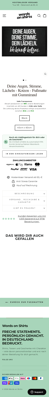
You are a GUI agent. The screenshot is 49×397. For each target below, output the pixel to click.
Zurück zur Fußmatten (26, 302)
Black (24, 118)
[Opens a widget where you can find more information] (36, 392)
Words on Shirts (15, 325)
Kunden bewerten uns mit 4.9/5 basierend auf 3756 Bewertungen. (32, 219)
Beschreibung (24, 194)
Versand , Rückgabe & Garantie (24, 201)
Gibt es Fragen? (24, 208)
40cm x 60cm (24, 127)
